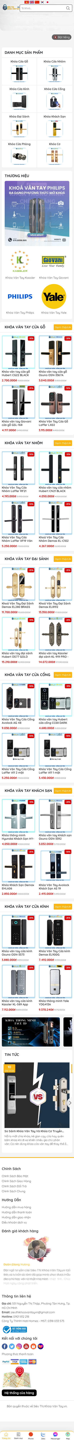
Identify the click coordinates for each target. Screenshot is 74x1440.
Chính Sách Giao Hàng (16, 1181)
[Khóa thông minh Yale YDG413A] (55, 981)
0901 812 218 (21, 1316)
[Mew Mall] (31, 1032)
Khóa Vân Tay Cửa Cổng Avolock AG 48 (18, 721)
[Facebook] (5, 1346)
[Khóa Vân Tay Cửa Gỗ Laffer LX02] (55, 402)
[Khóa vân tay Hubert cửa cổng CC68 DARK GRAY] (55, 700)
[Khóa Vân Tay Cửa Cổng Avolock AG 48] (18, 700)
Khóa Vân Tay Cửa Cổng (27, 674)
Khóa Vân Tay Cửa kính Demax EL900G (54, 952)
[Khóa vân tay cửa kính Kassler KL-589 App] (18, 981)
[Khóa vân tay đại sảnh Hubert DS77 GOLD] (18, 634)
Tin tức (12, 1054)
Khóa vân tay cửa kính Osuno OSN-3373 (17, 952)
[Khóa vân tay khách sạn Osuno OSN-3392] (55, 816)
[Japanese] (47, 2)
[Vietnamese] (26, 2)
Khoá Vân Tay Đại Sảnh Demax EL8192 (55, 605)
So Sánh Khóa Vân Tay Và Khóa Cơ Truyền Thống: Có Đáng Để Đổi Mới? (33, 1131)
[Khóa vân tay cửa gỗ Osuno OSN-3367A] (55, 352)
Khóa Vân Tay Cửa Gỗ (25, 327)
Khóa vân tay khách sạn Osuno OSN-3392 (55, 837)
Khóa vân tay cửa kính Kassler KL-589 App (17, 1002)
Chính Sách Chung (13, 1191)
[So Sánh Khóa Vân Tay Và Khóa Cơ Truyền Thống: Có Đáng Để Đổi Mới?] (37, 1095)
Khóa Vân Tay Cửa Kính (27, 906)
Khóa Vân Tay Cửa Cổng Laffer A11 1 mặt (55, 770)
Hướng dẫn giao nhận (16, 1217)
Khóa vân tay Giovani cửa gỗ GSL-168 (16, 423)
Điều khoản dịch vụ (14, 1222)
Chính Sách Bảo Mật (15, 1176)
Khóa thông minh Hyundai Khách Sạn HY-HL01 (18, 837)
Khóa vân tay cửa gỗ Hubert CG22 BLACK (16, 373)
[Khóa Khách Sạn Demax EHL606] (18, 865)
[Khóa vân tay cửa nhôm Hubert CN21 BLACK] (55, 468)
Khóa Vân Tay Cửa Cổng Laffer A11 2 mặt (18, 770)
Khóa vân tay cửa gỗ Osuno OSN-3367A (53, 373)
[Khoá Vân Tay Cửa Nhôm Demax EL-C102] (55, 518)
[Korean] (42, 2)
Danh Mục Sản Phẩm (24, 52)
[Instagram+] (19, 1346)
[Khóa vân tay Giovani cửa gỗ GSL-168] (18, 402)
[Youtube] (26, 1346)
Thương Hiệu (17, 175)
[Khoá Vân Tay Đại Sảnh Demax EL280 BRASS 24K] (18, 584)
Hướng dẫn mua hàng (16, 1207)
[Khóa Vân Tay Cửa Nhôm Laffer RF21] (18, 468)
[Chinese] (37, 2)
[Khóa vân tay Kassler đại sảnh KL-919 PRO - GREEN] (55, 634)
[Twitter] (12, 1346)
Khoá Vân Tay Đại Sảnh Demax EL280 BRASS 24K (18, 605)
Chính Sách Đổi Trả (14, 1186)
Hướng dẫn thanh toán (17, 1212)
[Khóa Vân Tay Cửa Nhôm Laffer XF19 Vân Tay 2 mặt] (18, 518)
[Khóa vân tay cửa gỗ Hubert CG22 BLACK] (18, 352)
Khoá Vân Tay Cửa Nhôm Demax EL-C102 (54, 539)
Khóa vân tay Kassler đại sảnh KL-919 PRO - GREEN (53, 655)
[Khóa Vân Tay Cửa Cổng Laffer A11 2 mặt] (18, 750)
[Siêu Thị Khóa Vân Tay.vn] (11, 7)
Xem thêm (62, 327)
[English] (32, 2)
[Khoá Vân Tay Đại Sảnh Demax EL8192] (55, 584)
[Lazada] (40, 1346)
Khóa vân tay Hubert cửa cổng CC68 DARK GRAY (53, 721)
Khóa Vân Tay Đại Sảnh (26, 558)
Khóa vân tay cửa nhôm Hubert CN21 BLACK (55, 489)
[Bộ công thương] (14, 1329)
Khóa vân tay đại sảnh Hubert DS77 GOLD (17, 655)
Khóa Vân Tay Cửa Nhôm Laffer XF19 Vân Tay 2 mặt (17, 539)
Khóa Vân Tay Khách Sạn (28, 790)
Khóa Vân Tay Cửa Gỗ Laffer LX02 (53, 423)
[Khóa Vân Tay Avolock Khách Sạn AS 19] (55, 865)
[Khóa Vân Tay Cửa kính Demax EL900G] (55, 932)
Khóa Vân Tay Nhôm (24, 443)
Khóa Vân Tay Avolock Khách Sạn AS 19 (54, 886)
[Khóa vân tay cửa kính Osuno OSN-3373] (18, 932)
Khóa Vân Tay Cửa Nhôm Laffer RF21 (14, 489)
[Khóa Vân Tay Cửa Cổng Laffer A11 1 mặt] (55, 750)
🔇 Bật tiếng (62, 37)
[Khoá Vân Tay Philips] (37, 213)
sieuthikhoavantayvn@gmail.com (33, 1312)
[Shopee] (33, 1346)
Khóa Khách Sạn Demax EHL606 (18, 886)
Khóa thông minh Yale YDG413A (54, 1002)
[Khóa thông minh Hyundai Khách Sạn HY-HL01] (18, 816)
